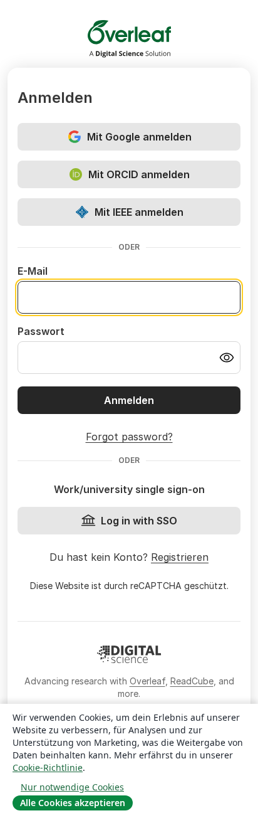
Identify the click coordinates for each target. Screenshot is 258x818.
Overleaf (147, 681)
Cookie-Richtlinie (48, 767)
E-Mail (33, 271)
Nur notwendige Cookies (72, 787)
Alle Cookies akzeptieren (72, 803)
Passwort (41, 331)
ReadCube (192, 681)
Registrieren (180, 557)
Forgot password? (129, 436)
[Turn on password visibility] (226, 357)
